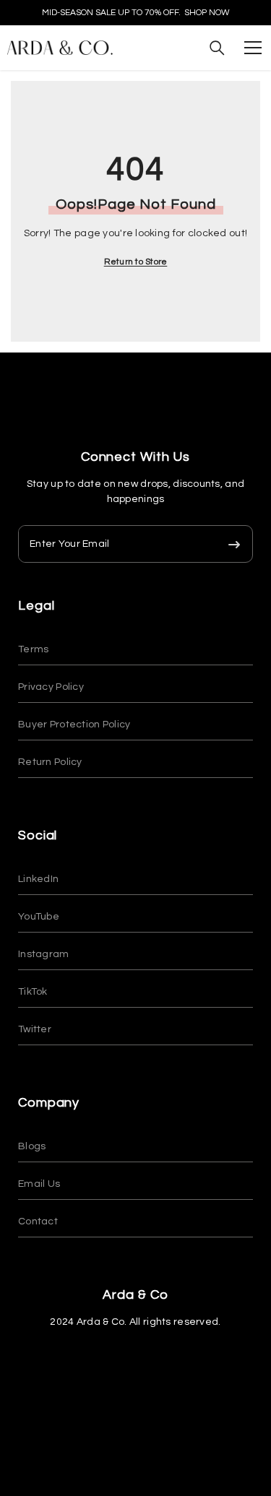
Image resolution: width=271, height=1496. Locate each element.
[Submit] (234, 544)
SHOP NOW (207, 12)
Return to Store (136, 262)
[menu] (253, 47)
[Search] (217, 48)
